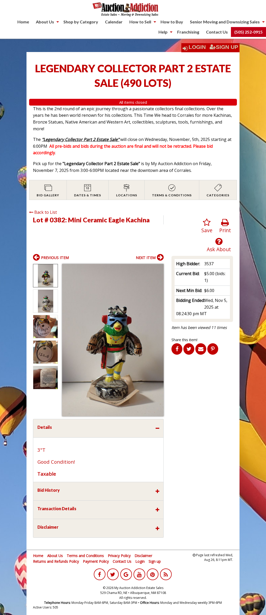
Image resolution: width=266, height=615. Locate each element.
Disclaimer (143, 555)
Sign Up (227, 47)
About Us (45, 21)
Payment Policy (96, 561)
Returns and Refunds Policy (56, 561)
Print (225, 230)
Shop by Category (80, 21)
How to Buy (172, 21)
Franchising (188, 31)
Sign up (155, 561)
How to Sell (140, 21)
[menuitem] (23, 22)
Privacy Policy (119, 555)
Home (23, 21)
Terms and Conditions (85, 555)
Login (197, 47)
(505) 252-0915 (248, 31)
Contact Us (217, 31)
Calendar (114, 21)
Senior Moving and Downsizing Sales (225, 21)
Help (163, 31)
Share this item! (184, 339)
